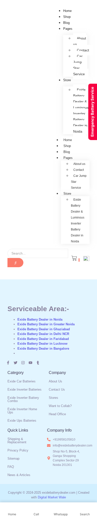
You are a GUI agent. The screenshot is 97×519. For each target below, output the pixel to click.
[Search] (15, 262)
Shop (67, 17)
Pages (67, 29)
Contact (83, 50)
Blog (66, 23)
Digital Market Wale (52, 497)
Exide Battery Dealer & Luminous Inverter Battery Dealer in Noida (81, 110)
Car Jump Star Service (79, 65)
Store (67, 80)
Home (67, 11)
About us (79, 41)
